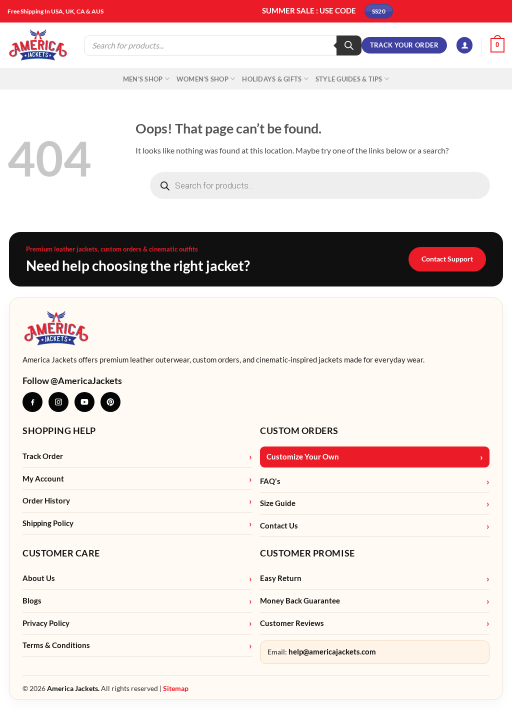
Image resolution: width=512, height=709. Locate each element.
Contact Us (279, 526)
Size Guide (278, 503)
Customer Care (61, 553)
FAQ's (270, 481)
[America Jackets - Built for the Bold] (38, 45)
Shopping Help (59, 430)
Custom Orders (299, 430)
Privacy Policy (46, 623)
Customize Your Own (302, 456)
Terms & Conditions (56, 645)
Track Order (42, 456)
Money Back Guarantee (300, 600)
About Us (38, 578)
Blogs (32, 600)
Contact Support (447, 258)
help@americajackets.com (332, 652)
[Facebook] (32, 402)
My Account (43, 478)
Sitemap (175, 688)
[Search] (349, 46)
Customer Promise (307, 553)
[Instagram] (58, 402)
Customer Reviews (292, 623)
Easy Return (281, 578)
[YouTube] (84, 402)
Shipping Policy (48, 523)
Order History (46, 500)
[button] (464, 45)
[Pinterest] (110, 402)
